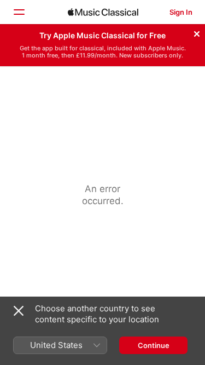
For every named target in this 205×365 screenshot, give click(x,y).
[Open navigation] (19, 12)
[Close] (197, 32)
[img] (103, 12)
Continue (153, 345)
